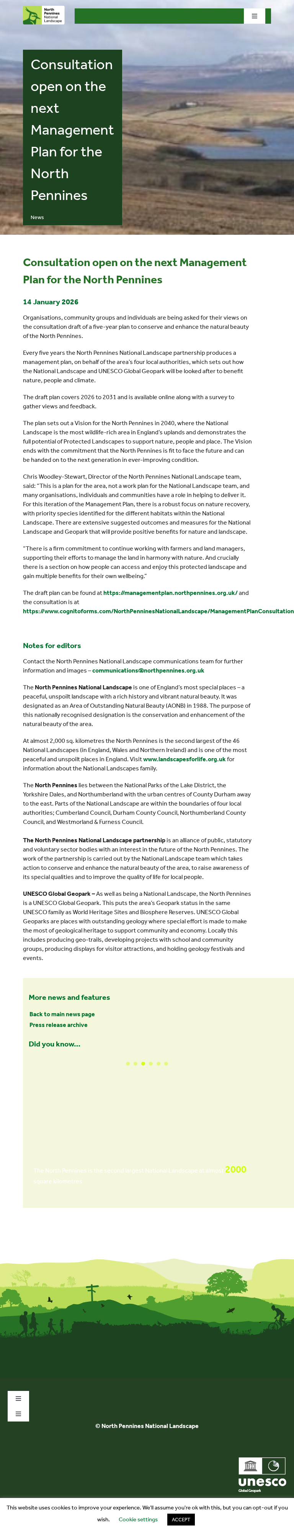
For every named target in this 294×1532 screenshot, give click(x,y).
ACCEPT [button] (181, 1519)
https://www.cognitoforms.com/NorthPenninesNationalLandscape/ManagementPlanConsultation (158, 611)
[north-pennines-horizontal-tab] (44, 8)
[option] (147, 1123)
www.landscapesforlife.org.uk (184, 759)
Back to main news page (62, 1014)
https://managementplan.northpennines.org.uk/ (170, 592)
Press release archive (58, 1024)
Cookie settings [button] (138, 1519)
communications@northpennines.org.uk (148, 670)
